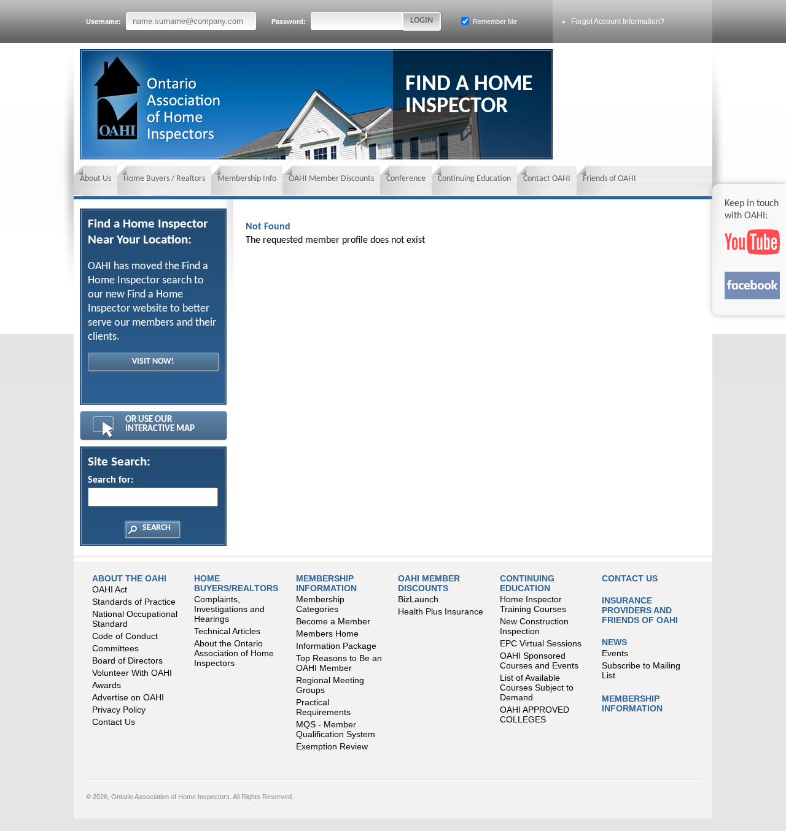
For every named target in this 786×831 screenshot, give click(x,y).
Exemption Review (332, 746)
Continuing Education (474, 178)
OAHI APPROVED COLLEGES (534, 714)
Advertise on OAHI (128, 697)
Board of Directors (127, 660)
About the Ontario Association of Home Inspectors (234, 653)
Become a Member (333, 621)
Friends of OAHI (609, 178)
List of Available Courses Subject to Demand (537, 687)
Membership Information (326, 583)
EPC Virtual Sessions (541, 643)
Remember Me (494, 21)
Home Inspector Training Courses (533, 604)
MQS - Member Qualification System (335, 729)
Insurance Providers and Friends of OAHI (640, 610)
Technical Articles (227, 631)
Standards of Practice (134, 602)
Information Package (336, 646)
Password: (289, 21)
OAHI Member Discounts (331, 178)
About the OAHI (129, 578)
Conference (406, 178)
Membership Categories (320, 604)
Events (615, 653)
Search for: (110, 480)
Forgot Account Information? (617, 21)
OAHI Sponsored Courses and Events (539, 660)
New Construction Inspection (534, 626)
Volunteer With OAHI (132, 673)
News (614, 642)
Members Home (327, 633)
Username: (104, 21)
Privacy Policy (119, 709)
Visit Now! (153, 361)
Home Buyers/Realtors (236, 583)
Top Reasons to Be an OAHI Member (339, 663)
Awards (106, 685)
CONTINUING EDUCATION (527, 583)
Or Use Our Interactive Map (160, 424)
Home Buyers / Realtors (164, 178)
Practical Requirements (323, 707)
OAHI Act (109, 589)
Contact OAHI (546, 178)
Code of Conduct (125, 636)
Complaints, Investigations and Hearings (229, 609)
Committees (115, 648)
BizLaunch (418, 599)
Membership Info (246, 178)
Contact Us (113, 722)
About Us (95, 178)
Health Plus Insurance (440, 611)
